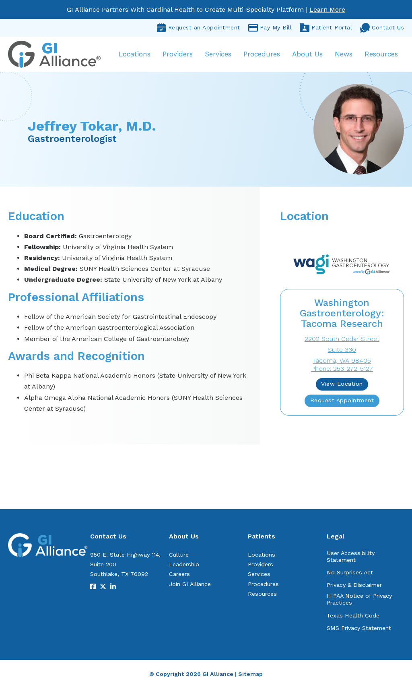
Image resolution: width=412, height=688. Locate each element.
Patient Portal (331, 27)
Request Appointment (342, 400)
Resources (381, 54)
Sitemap (250, 674)
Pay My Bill (276, 27)
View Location (342, 383)
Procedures (261, 54)
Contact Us (388, 27)
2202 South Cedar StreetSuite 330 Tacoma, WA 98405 (342, 349)
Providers (178, 54)
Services (218, 54)
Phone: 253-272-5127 (342, 368)
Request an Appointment (204, 27)
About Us (307, 54)
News (343, 54)
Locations (134, 54)
